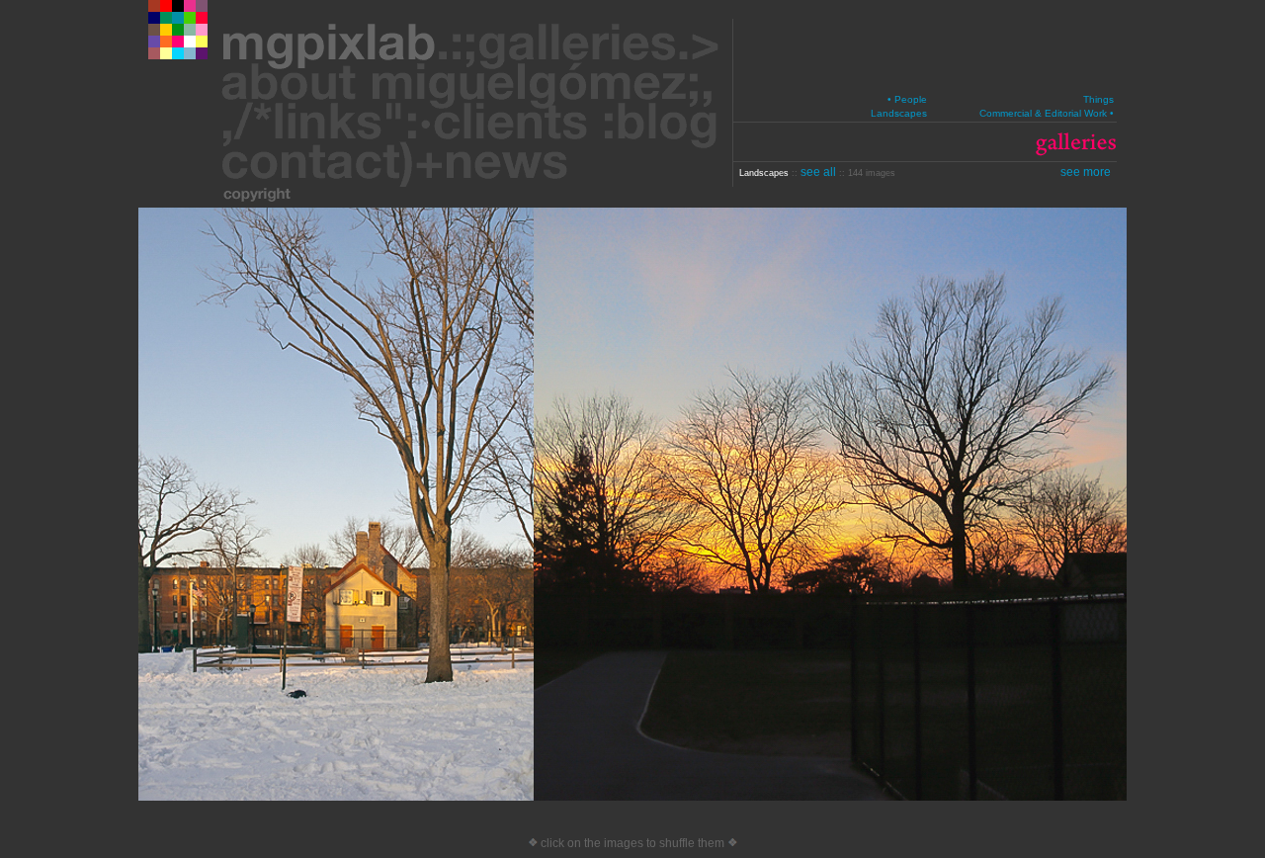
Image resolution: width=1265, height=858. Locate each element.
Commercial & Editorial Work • (1046, 113)
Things (1098, 99)
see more (1085, 172)
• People (907, 99)
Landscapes (899, 113)
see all (820, 172)
